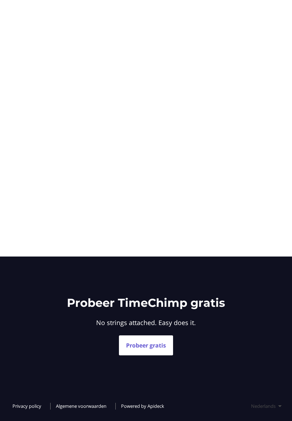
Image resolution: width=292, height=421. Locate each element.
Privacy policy (26, 406)
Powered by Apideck (142, 406)
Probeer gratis (146, 345)
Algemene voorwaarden (81, 406)
